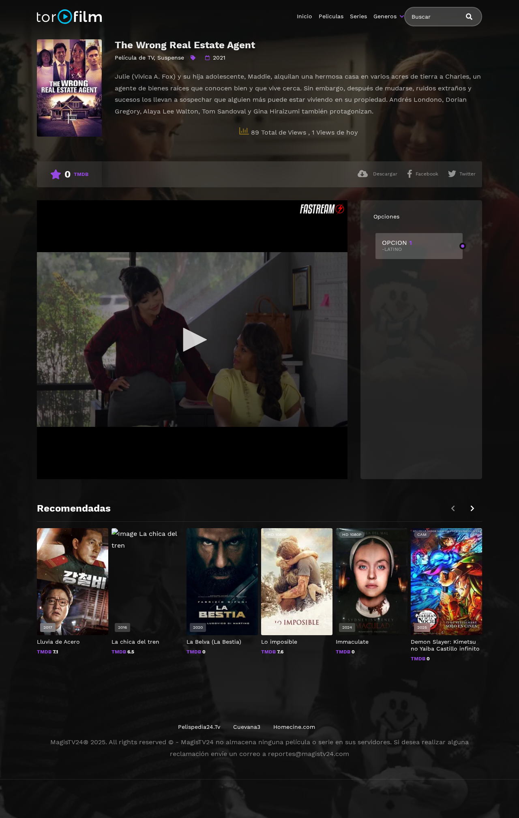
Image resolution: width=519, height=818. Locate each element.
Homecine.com (294, 727)
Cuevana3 (246, 727)
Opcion (397, 245)
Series (358, 16)
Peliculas (331, 16)
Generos (385, 16)
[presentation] (472, 508)
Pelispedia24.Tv (199, 727)
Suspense (170, 57)
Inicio (304, 16)
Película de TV (134, 57)
